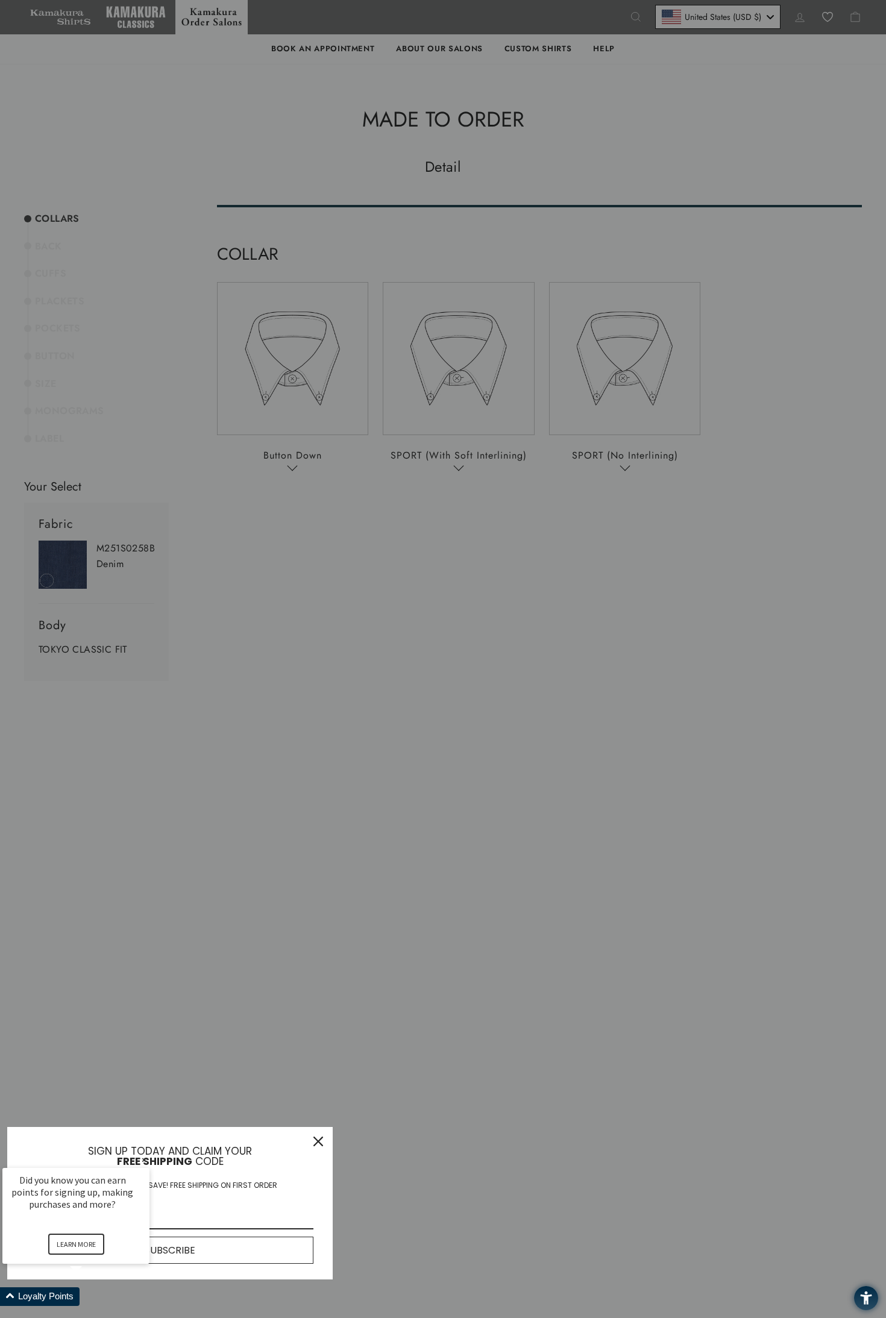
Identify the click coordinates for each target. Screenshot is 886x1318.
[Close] (318, 1141)
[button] (90, 1296)
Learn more (76, 1244)
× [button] (144, 1160)
